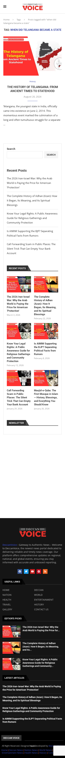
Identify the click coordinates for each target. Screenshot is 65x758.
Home (6, 19)
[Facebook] (20, 571)
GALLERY (7, 609)
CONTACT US (41, 609)
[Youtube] (32, 571)
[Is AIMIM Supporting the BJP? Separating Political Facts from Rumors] (46, 331)
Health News (31, 752)
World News (45, 750)
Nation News (31, 750)
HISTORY (39, 604)
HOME (6, 590)
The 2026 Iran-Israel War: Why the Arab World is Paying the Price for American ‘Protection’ (29, 183)
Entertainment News (13, 752)
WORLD (38, 595)
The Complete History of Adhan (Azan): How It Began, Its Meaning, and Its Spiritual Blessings (32, 200)
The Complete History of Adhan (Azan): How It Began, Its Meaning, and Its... (40, 646)
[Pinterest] (38, 571)
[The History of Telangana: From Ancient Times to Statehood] (32, 55)
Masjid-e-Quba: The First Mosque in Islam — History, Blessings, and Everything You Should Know (46, 397)
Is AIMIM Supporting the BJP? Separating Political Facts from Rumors (45, 349)
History (43, 752)
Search (11, 148)
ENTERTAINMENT (44, 600)
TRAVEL (6, 604)
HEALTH (6, 600)
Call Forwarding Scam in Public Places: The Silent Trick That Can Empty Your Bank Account (31, 248)
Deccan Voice (11, 738)
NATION (7, 595)
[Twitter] (26, 571)
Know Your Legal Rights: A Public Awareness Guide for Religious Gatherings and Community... (40, 662)
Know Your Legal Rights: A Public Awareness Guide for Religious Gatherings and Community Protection (32, 218)
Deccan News (16, 750)
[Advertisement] (32, 483)
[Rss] (45, 571)
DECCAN (39, 590)
